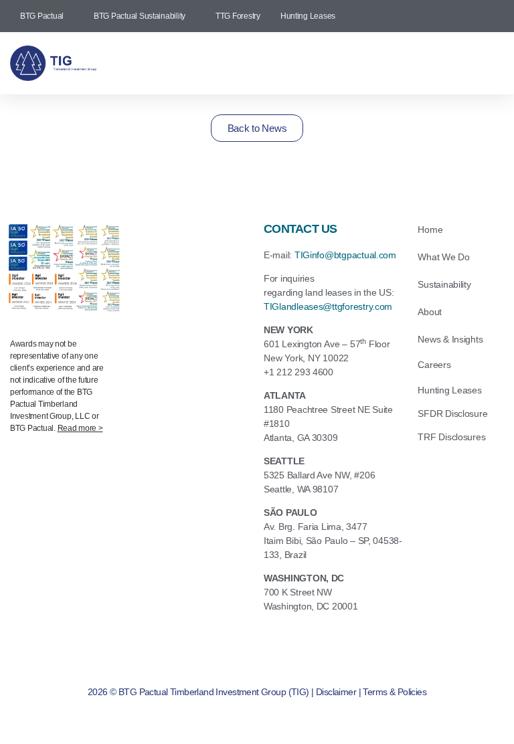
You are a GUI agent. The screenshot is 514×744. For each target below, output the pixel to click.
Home (430, 229)
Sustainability (444, 284)
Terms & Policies (394, 691)
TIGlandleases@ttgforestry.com (328, 306)
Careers (434, 364)
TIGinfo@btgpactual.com (345, 255)
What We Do (443, 257)
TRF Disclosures (451, 437)
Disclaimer (336, 691)
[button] (322, 63)
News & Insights (450, 339)
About (430, 311)
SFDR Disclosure (452, 413)
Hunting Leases (449, 390)
